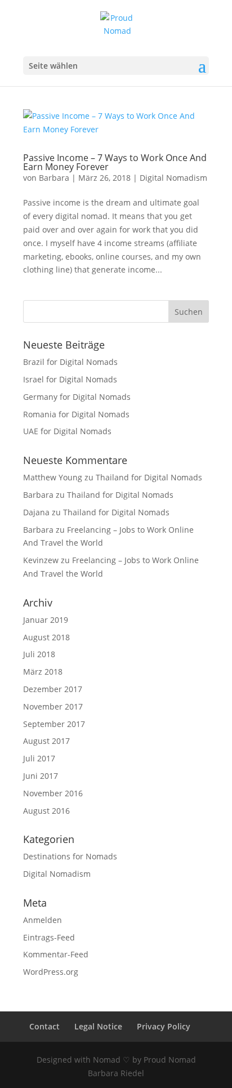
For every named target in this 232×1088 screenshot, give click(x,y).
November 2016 (53, 793)
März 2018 (43, 671)
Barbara (54, 177)
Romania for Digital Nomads (76, 414)
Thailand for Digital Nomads (149, 477)
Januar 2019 (45, 619)
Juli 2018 (39, 654)
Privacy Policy (163, 1026)
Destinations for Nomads (70, 856)
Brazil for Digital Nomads (70, 361)
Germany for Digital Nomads (77, 396)
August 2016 (46, 810)
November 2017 (53, 706)
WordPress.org (50, 971)
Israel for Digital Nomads (70, 379)
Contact (44, 1026)
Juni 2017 (40, 775)
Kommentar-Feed (55, 954)
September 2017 (54, 724)
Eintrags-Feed (49, 937)
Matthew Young (52, 477)
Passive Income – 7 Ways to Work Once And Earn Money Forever (115, 162)
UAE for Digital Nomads (67, 431)
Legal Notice (98, 1026)
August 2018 (46, 637)
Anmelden (42, 920)
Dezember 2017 (52, 689)
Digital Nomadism (173, 177)
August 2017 (46, 740)
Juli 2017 (39, 758)
